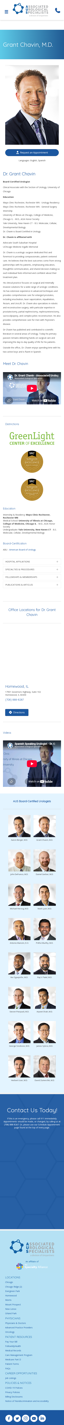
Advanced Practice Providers (19, 1327)
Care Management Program (18, 1355)
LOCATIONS (12, 1277)
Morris (8, 1300)
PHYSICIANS (12, 1318)
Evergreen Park (12, 1291)
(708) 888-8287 (14, 699)
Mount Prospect (13, 1304)
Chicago (9, 1282)
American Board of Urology (22, 549)
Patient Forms (12, 1364)
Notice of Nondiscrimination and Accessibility (27, 1401)
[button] (32, 562)
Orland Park (11, 1313)
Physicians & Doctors (15, 1323)
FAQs (7, 1368)
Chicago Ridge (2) (13, 1286)
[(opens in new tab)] (32, 1266)
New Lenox (10, 1309)
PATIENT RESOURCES (18, 1337)
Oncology (9, 1332)
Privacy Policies (12, 1392)
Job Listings (10, 1378)
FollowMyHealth (13, 1346)
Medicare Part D (13, 1359)
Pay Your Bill (11, 1341)
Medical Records (13, 1350)
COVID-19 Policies (14, 1387)
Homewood (11, 1295)
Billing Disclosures (14, 1396)
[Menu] (6, 12)
